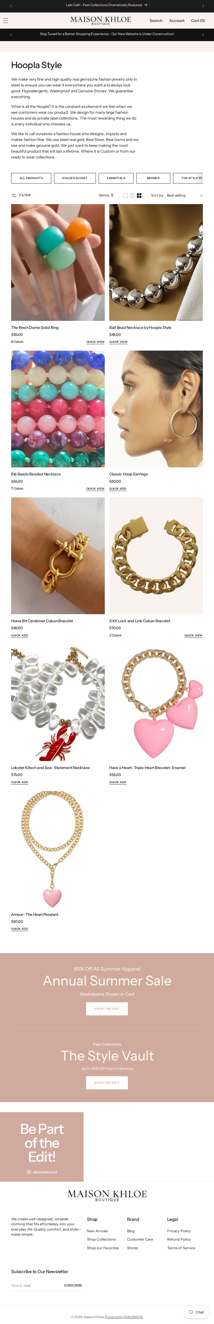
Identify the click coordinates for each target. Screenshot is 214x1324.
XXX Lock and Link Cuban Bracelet (139, 620)
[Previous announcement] (11, 6)
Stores (132, 1248)
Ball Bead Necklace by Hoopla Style (140, 327)
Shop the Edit (106, 1083)
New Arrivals (97, 1231)
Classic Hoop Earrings (128, 474)
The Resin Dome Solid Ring (35, 327)
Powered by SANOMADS (124, 1317)
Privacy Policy (179, 1231)
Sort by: (157, 195)
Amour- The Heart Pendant (34, 914)
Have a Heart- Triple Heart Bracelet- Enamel (147, 767)
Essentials (116, 178)
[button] (156, 20)
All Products (31, 178)
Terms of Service (181, 1248)
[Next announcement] (203, 6)
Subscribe (73, 1285)
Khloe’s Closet (74, 178)
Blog (131, 1231)
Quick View (95, 341)
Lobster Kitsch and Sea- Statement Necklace (50, 767)
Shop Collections (101, 1239)
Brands (153, 178)
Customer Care (140, 1239)
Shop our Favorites (103, 1248)
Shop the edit (106, 1009)
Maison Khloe (94, 1317)
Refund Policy (179, 1239)
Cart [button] (198, 20)
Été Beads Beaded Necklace (36, 474)
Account (176, 20)
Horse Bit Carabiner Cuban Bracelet (42, 620)
